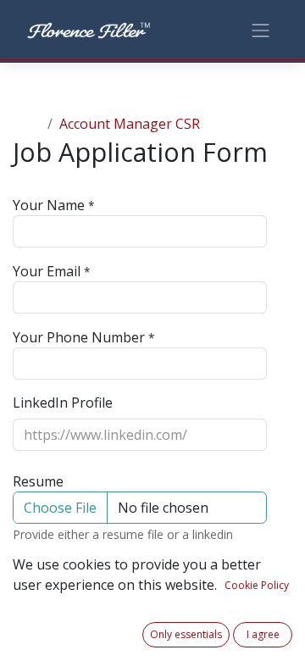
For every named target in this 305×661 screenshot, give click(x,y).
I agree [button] (263, 634)
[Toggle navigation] (261, 29)
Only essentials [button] (186, 634)
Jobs (27, 123)
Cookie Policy (257, 585)
